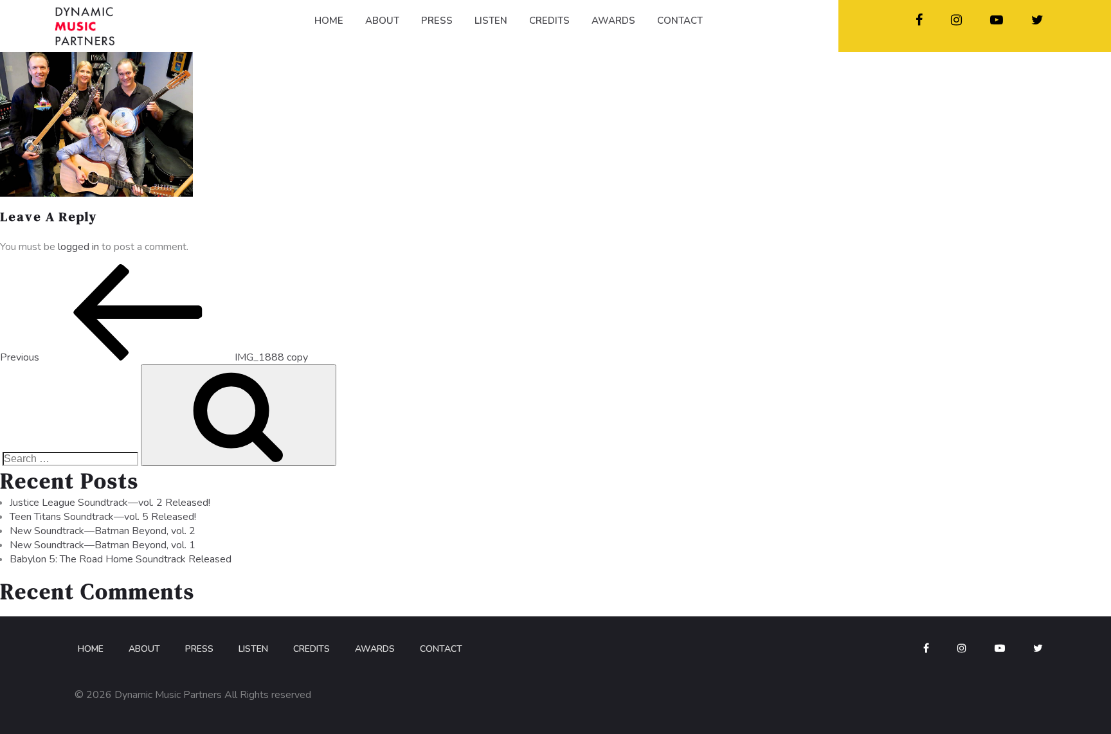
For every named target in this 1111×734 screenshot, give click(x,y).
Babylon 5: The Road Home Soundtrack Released (120, 559)
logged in (78, 247)
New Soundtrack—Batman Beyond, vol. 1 (102, 545)
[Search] (238, 415)
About (144, 649)
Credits (311, 649)
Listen (253, 649)
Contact (441, 649)
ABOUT (382, 20)
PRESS (437, 20)
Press (199, 649)
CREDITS (549, 20)
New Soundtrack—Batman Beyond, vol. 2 (102, 531)
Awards (375, 649)
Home (91, 649)
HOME (328, 20)
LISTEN (490, 20)
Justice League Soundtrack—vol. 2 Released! (110, 503)
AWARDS (613, 20)
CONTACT (680, 20)
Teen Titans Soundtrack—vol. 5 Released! (103, 517)
